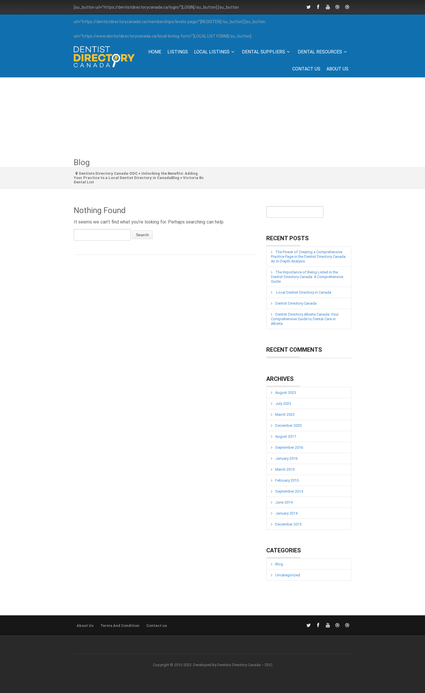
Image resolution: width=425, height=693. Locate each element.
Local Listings (212, 52)
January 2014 (286, 513)
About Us (337, 69)
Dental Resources (320, 52)
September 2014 (289, 491)
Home (154, 52)
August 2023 (285, 392)
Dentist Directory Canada (296, 303)
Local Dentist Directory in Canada (303, 292)
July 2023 (283, 403)
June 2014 (284, 502)
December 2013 (288, 524)
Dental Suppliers (263, 52)
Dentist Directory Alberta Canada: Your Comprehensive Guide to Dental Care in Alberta (305, 319)
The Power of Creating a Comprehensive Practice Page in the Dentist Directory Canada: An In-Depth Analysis (308, 256)
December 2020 (288, 425)
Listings (177, 52)
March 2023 (285, 414)
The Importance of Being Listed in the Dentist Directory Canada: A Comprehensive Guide (307, 277)
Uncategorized (287, 575)
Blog (279, 564)
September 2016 (289, 447)
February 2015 (287, 480)
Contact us (306, 69)
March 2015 (285, 469)
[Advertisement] (212, 117)
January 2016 (286, 458)
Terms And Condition (119, 625)
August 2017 (285, 436)
